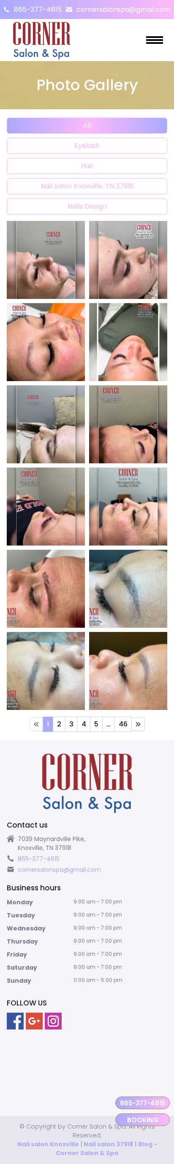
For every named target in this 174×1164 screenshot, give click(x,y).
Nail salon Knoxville (48, 1144)
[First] (36, 724)
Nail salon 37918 (108, 1144)
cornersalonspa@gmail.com (123, 9)
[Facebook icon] (15, 1021)
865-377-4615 (38, 9)
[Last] (138, 724)
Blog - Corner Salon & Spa (106, 1148)
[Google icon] (34, 1021)
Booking (142, 1120)
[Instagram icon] (53, 1021)
